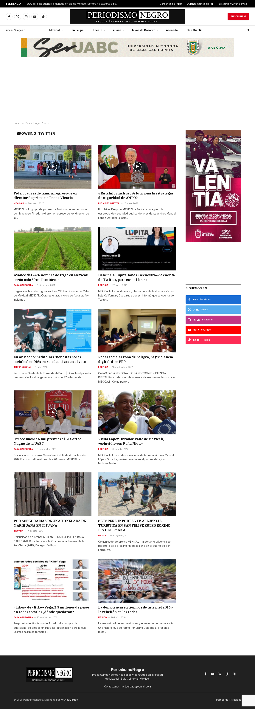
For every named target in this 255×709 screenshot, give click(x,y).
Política (103, 285)
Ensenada (171, 30)
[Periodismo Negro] (127, 16)
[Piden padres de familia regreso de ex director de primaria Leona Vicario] (52, 166)
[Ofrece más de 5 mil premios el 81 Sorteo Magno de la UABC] (52, 412)
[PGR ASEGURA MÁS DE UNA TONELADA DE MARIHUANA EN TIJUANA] (52, 494)
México (102, 617)
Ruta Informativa (108, 203)
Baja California (23, 285)
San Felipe (77, 30)
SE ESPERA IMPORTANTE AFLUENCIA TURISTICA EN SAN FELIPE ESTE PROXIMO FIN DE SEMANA (134, 525)
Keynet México (69, 699)
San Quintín (195, 30)
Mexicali (54, 30)
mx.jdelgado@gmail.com (136, 686)
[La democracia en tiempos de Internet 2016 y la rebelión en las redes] (137, 581)
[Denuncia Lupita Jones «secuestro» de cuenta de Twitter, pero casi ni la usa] (137, 248)
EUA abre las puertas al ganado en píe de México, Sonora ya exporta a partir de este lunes (73, 3)
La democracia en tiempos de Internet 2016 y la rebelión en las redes (135, 609)
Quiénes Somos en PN (200, 3)
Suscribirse (238, 16)
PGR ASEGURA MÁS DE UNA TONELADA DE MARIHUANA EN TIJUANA (50, 523)
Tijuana (116, 30)
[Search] (247, 30)
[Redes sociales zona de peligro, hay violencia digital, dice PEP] (137, 330)
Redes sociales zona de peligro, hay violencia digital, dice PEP (135, 359)
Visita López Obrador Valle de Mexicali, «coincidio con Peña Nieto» (131, 441)
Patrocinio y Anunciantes (232, 3)
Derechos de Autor (171, 3)
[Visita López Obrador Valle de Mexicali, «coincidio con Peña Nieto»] (137, 412)
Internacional (22, 367)
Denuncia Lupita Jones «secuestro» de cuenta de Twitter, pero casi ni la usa (136, 277)
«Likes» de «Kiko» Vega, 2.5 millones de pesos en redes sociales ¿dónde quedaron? (51, 609)
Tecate (97, 30)
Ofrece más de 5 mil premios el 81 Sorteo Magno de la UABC (47, 441)
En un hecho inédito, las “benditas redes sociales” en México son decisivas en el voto (50, 359)
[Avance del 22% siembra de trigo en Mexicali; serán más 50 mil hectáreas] (52, 248)
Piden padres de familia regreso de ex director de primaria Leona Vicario (45, 195)
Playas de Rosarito (142, 30)
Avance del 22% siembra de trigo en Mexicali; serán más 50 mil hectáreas (51, 277)
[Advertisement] (127, 92)
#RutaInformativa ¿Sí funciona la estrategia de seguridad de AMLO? (135, 195)
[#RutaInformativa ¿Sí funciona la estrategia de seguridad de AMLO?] (137, 166)
